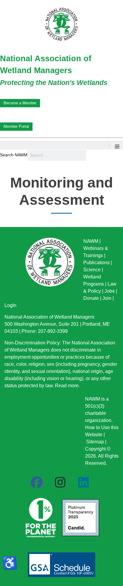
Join (106, 298)
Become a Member (20, 103)
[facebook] (36, 482)
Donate (91, 298)
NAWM (90, 241)
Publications (96, 262)
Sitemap (95, 441)
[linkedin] (83, 482)
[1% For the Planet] (40, 515)
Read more (67, 385)
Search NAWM (13, 154)
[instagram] (60, 482)
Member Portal (16, 126)
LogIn (10, 305)
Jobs (109, 291)
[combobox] (56, 155)
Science (92, 269)
